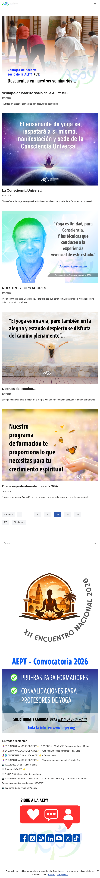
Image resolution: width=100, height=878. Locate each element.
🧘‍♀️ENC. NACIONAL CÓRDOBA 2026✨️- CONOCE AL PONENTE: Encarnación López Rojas (45, 746)
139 (77, 514)
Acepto (51, 874)
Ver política (62, 874)
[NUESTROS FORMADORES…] (50, 247)
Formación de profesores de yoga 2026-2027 (22, 783)
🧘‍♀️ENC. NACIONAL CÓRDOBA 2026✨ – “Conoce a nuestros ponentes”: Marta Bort (41, 760)
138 (67, 514)
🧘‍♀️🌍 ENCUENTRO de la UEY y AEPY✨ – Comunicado (29, 755)
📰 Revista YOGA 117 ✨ (14, 769)
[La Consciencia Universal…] (50, 149)
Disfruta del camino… (19, 389)
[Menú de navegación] (95, 4)
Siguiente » (19, 522)
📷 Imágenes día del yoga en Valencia (20, 788)
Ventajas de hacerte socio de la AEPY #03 (34, 93)
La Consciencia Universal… (24, 190)
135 (37, 514)
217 (5, 522)
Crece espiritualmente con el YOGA (30, 486)
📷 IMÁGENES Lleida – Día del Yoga (19, 765)
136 (47, 514)
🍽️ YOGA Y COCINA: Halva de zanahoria (21, 774)
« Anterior (8, 514)
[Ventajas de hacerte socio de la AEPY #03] (50, 52)
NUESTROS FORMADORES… (25, 288)
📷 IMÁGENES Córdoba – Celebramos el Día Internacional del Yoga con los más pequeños (44, 778)
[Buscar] (95, 543)
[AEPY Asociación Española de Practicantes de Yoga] (10, 4)
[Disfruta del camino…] (50, 348)
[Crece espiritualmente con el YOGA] (50, 445)
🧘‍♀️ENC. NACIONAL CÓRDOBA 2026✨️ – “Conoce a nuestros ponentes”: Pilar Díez (41, 751)
